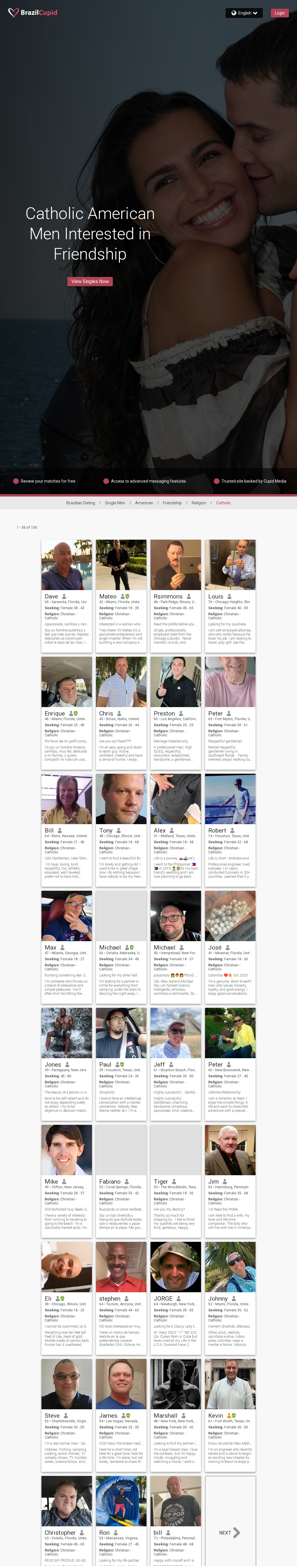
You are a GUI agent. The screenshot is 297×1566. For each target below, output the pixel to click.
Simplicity (107, 1092)
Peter (215, 713)
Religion (199, 503)
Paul (105, 1064)
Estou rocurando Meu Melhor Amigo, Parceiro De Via (230, 1443)
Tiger (161, 1181)
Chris (106, 713)
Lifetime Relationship (224, 1092)
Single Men (115, 503)
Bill (49, 830)
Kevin (215, 1415)
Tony (106, 830)
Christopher (60, 1532)
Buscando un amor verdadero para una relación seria (121, 1209)
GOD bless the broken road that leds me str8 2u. (121, 1443)
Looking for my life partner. (119, 1560)
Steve (52, 1415)
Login (280, 13)
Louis (215, 596)
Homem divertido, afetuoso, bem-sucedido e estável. (230, 1326)
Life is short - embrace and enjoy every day (230, 858)
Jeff (159, 1064)
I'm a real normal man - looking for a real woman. (67, 1443)
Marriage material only (171, 741)
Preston (164, 713)
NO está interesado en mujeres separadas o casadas (121, 1326)
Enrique (55, 713)
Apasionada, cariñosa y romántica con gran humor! (67, 624)
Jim (213, 1181)
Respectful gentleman (225, 741)
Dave (51, 596)
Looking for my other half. (118, 975)
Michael (110, 947)
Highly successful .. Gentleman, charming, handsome (176, 1092)
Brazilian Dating (80, 503)
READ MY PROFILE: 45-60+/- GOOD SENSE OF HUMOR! (67, 1560)
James (108, 1415)
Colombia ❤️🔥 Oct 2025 (228, 975)
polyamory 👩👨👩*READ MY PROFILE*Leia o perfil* (176, 975)
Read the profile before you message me (176, 624)
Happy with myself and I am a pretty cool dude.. (176, 1560)
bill (158, 1532)
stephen (109, 1298)
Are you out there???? (115, 741)
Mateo (108, 596)
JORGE (163, 1298)
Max (50, 947)
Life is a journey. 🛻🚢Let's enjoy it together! (176, 858)
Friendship (172, 503)
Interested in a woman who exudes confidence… (121, 624)
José (215, 947)
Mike (51, 1181)
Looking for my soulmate (227, 624)
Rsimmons (168, 596)
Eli (48, 1298)
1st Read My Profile (223, 1209)
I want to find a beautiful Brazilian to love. (121, 858)
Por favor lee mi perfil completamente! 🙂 (67, 741)
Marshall (166, 1415)
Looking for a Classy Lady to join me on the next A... (176, 1326)
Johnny (218, 1298)
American (144, 503)
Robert (217, 830)
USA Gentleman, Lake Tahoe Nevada (67, 858)
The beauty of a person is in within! (67, 1092)
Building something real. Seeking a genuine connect (67, 975)
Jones (53, 1064)
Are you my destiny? (169, 1209)
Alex (160, 830)
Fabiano (110, 1181)
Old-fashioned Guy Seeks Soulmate (67, 1209)
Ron (104, 1532)
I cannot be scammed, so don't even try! (67, 1326)
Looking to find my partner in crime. (176, 1443)
